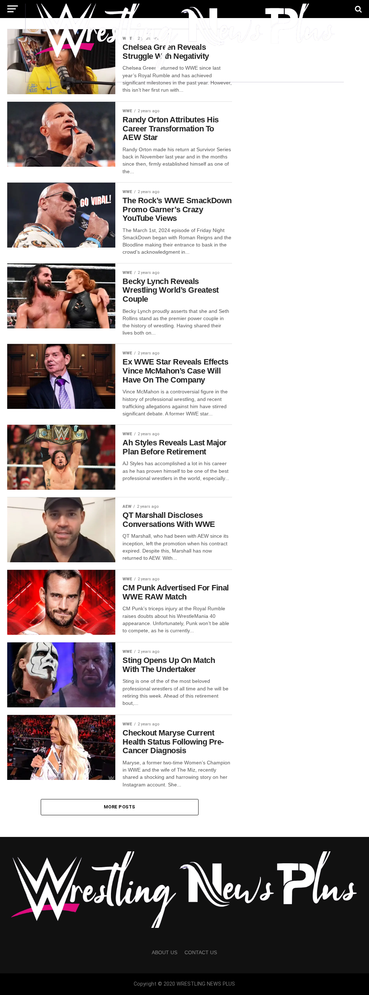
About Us (164, 952)
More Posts (119, 806)
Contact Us (200, 952)
